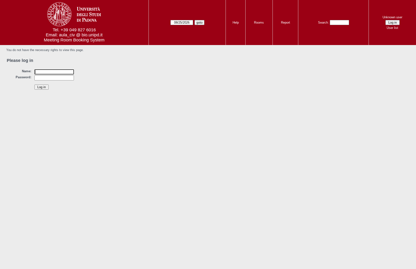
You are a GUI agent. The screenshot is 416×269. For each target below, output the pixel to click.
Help (236, 22)
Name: (26, 71)
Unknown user (392, 17)
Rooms (259, 22)
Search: (323, 22)
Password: (23, 77)
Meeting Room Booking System (74, 40)
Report (285, 22)
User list (392, 28)
